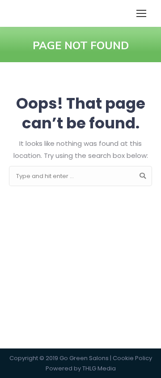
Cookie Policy (132, 358)
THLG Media (99, 368)
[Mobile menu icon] (141, 13)
